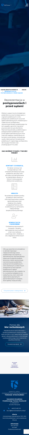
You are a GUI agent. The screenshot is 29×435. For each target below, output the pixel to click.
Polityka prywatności (14, 429)
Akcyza (14, 420)
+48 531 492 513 (16, 408)
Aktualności (14, 425)
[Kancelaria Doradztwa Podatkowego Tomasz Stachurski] (6, 5)
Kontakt (14, 427)
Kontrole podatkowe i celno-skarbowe (14, 418)
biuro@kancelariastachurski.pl (16, 410)
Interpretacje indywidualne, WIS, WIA (14, 416)
